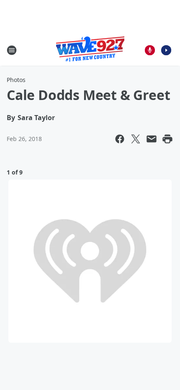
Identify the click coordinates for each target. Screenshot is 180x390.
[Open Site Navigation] (12, 50)
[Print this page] (167, 139)
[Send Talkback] (150, 50)
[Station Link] (90, 50)
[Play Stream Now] (166, 50)
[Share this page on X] (135, 139)
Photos (16, 80)
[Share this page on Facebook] (120, 139)
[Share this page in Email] (151, 139)
